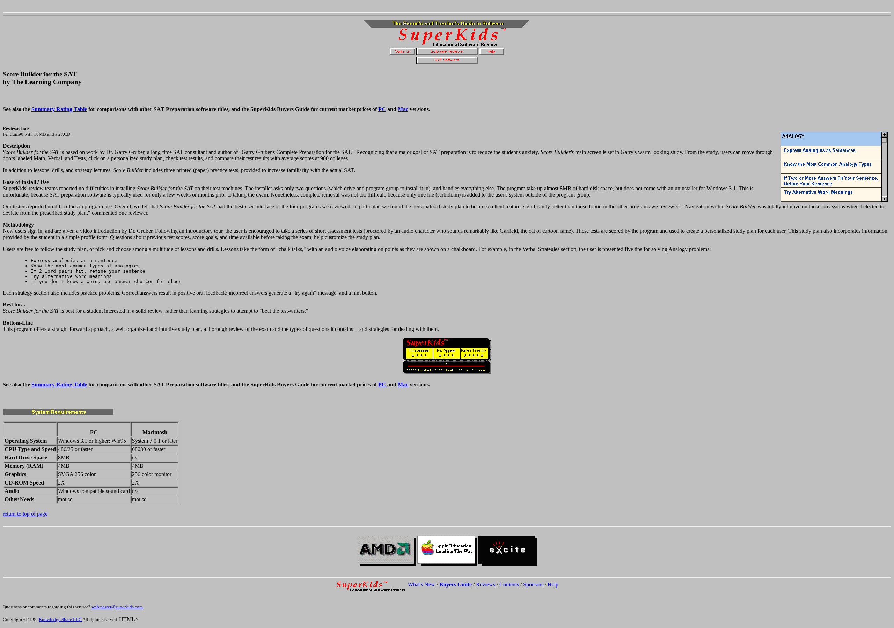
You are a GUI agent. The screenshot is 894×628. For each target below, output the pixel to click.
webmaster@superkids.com (117, 606)
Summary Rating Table (59, 109)
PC (382, 109)
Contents (509, 585)
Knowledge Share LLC (60, 619)
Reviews (485, 585)
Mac (403, 109)
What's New (421, 585)
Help (553, 585)
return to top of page (25, 514)
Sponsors (533, 585)
